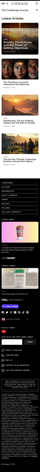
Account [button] (6, 187)
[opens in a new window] (37, 10)
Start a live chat (13, 350)
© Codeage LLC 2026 (8, 464)
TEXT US (8, 360)
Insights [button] (6, 204)
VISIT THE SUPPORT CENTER (17, 370)
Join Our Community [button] (11, 212)
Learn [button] (5, 199)
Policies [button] (6, 208)
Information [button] (8, 191)
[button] (7, 3)
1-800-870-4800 (12, 355)
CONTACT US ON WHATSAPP (17, 365)
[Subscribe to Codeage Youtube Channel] (4, 332)
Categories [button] (7, 183)
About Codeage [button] (9, 195)
